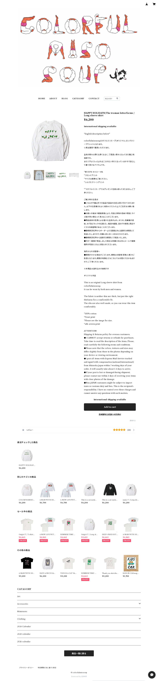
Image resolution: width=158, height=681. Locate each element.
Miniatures (22, 611)
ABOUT (53, 98)
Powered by (76, 676)
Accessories (22, 604)
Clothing (21, 619)
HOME (41, 98)
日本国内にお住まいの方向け (110, 414)
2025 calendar (23, 634)
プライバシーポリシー (26, 668)
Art (18, 596)
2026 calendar (23, 641)
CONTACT (94, 98)
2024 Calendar (24, 626)
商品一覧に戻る (79, 653)
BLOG (65, 98)
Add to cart (110, 407)
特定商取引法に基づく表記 (47, 668)
